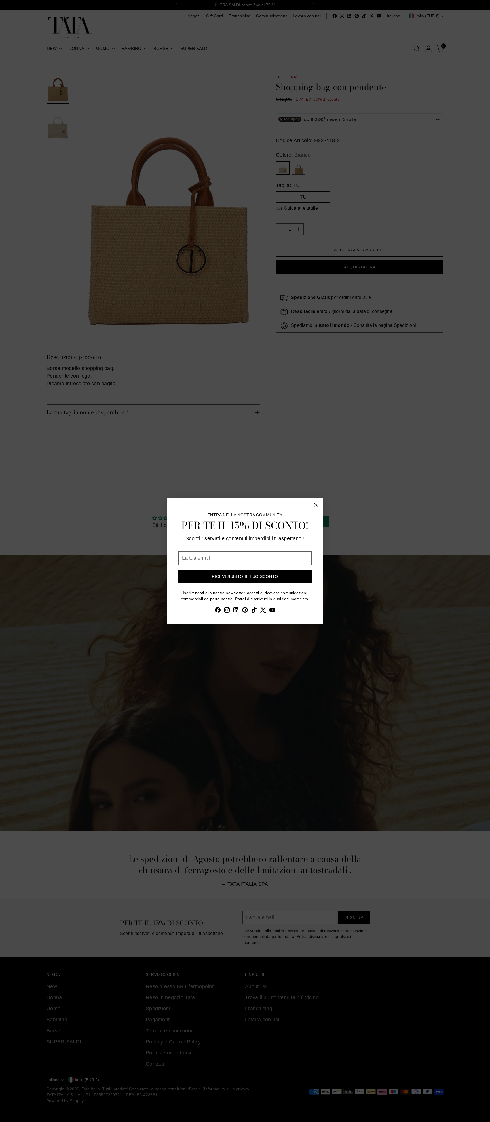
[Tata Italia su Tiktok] (254, 611)
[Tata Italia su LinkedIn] (236, 611)
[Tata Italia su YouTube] (272, 611)
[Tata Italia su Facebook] (217, 611)
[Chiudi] (316, 505)
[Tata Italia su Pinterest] (245, 611)
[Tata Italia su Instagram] (226, 611)
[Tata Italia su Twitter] (263, 611)
